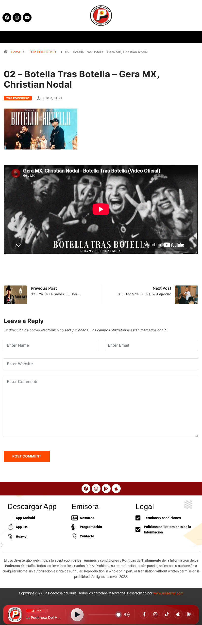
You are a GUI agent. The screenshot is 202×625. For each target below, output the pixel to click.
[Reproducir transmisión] (77, 614)
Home (15, 52)
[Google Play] (189, 614)
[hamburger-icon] (163, 37)
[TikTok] (166, 614)
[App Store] (178, 614)
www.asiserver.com (168, 593)
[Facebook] (144, 614)
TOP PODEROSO (42, 52)
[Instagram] (155, 614)
